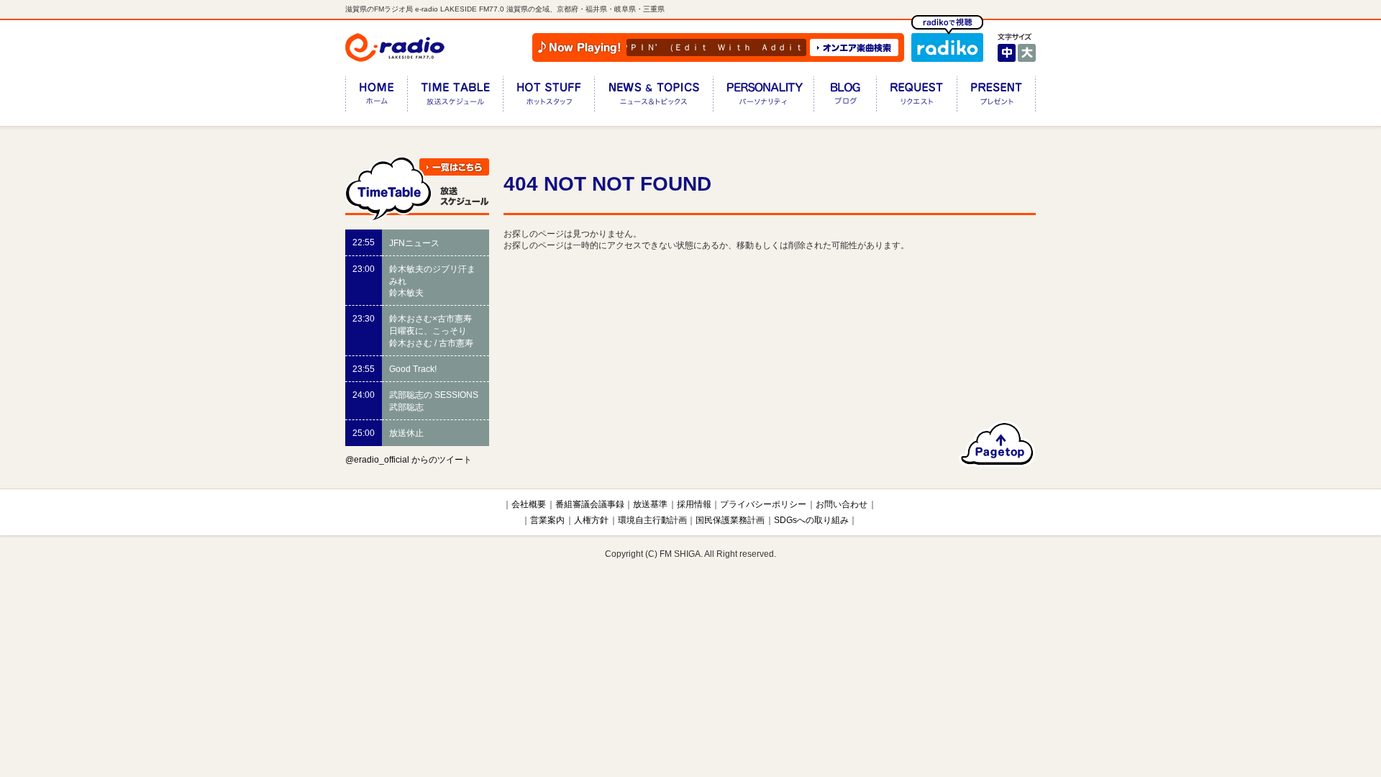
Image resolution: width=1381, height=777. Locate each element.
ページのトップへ (997, 444)
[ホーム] (376, 96)
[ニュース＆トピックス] (653, 96)
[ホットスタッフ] (548, 96)
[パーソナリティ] (763, 96)
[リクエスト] (916, 96)
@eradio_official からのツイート (408, 460)
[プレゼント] (996, 96)
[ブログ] (844, 96)
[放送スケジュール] (455, 96)
